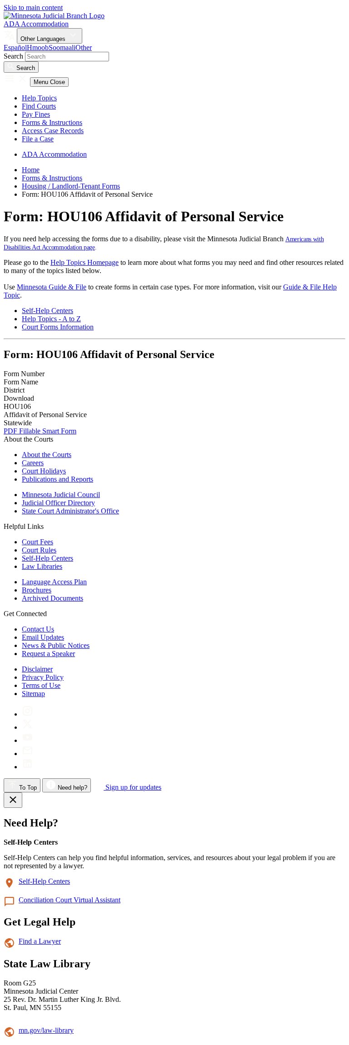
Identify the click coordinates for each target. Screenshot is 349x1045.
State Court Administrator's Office (70, 511)
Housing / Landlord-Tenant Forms (71, 186)
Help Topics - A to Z (51, 319)
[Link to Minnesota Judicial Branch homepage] (54, 16)
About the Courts (46, 454)
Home (31, 170)
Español (15, 47)
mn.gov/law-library (46, 1030)
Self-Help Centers (47, 310)
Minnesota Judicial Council (61, 494)
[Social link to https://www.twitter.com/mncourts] (27, 727)
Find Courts (39, 106)
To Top (27, 787)
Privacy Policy (43, 677)
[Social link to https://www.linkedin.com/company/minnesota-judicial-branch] (27, 767)
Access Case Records (53, 130)
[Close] (13, 800)
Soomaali (62, 47)
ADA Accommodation (36, 24)
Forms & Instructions (52, 122)
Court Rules (39, 550)
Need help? (71, 787)
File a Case (38, 139)
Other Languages (43, 38)
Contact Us (38, 629)
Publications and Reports (57, 479)
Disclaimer (37, 669)
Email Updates (43, 637)
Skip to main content (33, 7)
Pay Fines (36, 114)
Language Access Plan (54, 582)
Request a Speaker (48, 653)
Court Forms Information (58, 327)
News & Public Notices (56, 645)
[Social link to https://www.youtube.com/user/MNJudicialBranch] (27, 740)
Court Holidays (44, 471)
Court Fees (37, 542)
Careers (33, 463)
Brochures (36, 590)
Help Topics (39, 98)
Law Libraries (42, 566)
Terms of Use (41, 685)
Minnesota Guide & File (51, 287)
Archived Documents (52, 598)
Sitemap (33, 693)
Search (13, 56)
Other (83, 47)
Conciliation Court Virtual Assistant (69, 900)
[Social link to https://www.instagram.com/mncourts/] (27, 714)
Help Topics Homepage (84, 262)
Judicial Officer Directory (58, 503)
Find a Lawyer (40, 941)
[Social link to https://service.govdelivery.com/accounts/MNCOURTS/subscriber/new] (27, 753)
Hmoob (38, 47)
